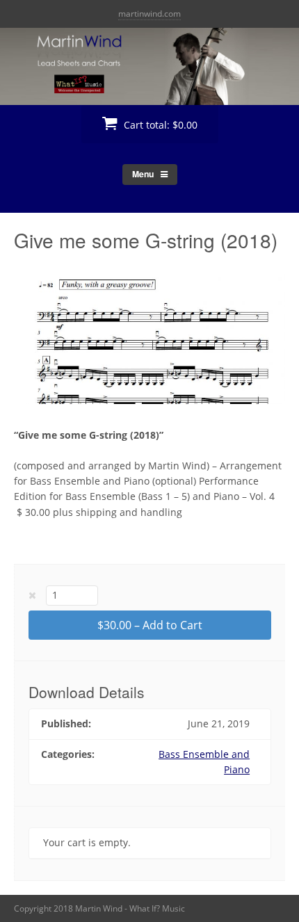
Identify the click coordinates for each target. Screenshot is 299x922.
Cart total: (159, 124)
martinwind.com (149, 13)
